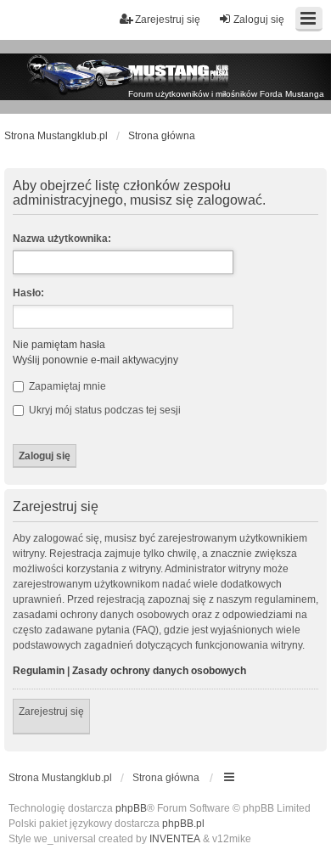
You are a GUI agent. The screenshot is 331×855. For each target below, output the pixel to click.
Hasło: (28, 293)
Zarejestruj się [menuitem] (167, 19)
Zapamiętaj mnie (66, 386)
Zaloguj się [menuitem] (258, 19)
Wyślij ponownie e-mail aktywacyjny (95, 360)
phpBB (131, 808)
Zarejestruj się (51, 711)
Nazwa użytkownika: (62, 239)
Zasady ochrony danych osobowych (159, 671)
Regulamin (39, 671)
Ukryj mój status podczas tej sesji (103, 410)
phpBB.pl (183, 824)
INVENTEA (174, 839)
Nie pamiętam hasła (59, 345)
